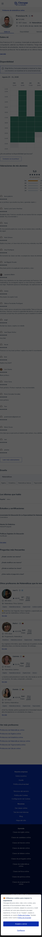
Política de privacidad (24, 918)
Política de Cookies (24, 915)
